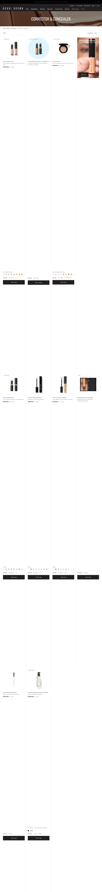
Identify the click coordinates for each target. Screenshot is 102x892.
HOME (4, 28)
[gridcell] (6, 274)
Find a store (79, 5)
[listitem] (13, 205)
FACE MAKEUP (13, 28)
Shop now (83, 74)
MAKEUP (8, 28)
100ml (31, 827)
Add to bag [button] (14, 282)
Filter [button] (4, 33)
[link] (98, 5)
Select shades (38, 282)
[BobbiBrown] (13, 8)
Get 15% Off (87, 5)
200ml (31, 830)
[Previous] (3, 1)
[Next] (95, 1)
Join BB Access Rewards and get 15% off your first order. (51, 1)
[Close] (98, 1)
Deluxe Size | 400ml (42, 827)
